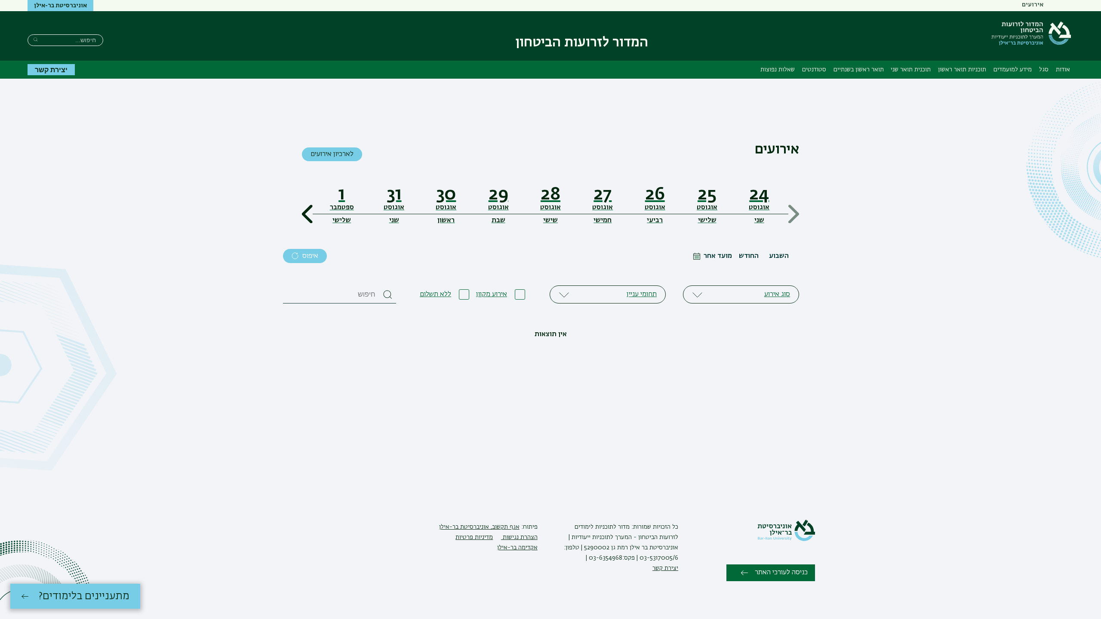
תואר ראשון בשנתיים (858, 70)
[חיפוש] (35, 39)
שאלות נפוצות (777, 70)
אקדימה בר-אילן (517, 548)
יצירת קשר (51, 69)
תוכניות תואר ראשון (962, 70)
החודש (749, 256)
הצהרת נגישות (519, 537)
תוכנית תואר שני (911, 70)
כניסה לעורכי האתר (781, 572)
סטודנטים (814, 70)
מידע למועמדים (1012, 70)
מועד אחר (718, 256)
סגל (1044, 70)
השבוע (779, 256)
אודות (1063, 70)
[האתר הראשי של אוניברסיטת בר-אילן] (786, 539)
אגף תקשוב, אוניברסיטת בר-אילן (479, 527)
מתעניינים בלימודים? (84, 596)
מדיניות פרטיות (474, 537)
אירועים (1032, 5)
